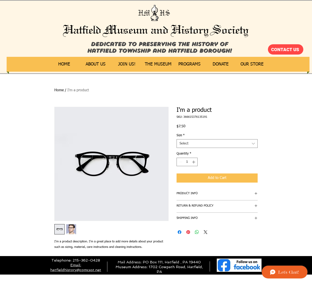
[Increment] (194, 162)
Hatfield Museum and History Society (156, 29)
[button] (95, 64)
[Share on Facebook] (179, 232)
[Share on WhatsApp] (197, 232)
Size (181, 135)
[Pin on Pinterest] (188, 232)
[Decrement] (180, 162)
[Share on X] (205, 232)
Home (59, 90)
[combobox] (217, 143)
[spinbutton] (187, 162)
